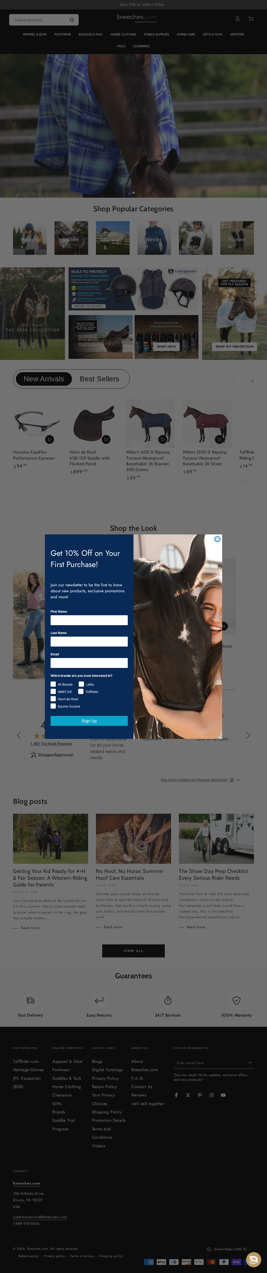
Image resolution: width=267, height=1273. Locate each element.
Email (55, 654)
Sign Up (89, 721)
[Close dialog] (217, 539)
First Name (59, 611)
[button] (253, 1259)
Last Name (59, 632)
